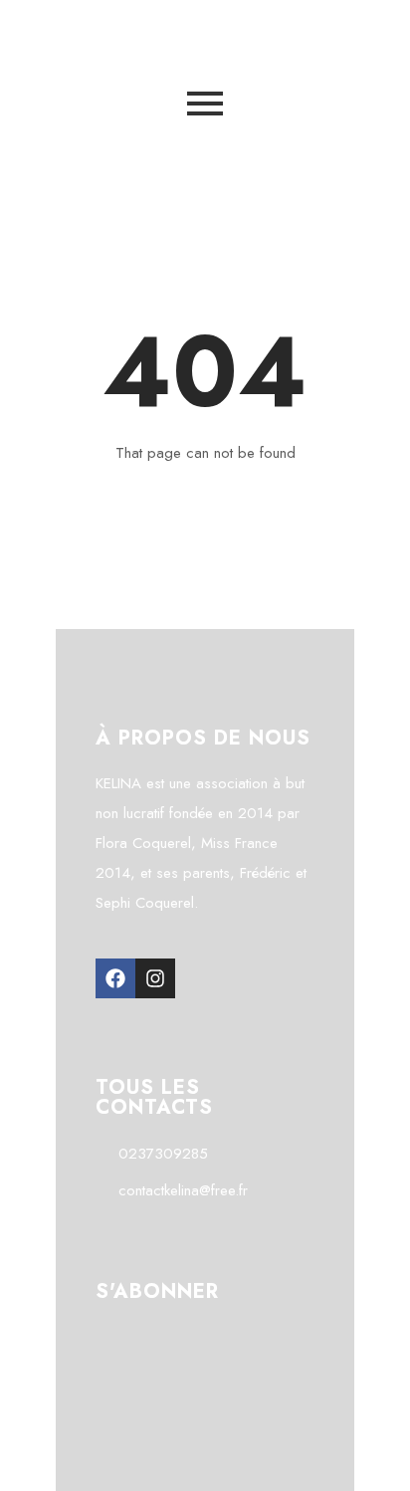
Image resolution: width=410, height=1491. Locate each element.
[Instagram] (155, 978)
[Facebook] (115, 978)
